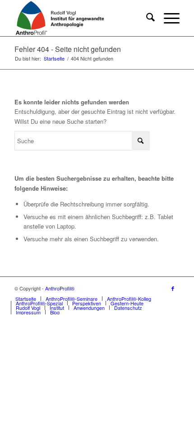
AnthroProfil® (59, 288)
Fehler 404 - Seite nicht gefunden (67, 49)
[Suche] (146, 18)
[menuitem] (146, 18)
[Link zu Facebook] (173, 288)
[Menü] (167, 18)
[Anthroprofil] (80, 18)
